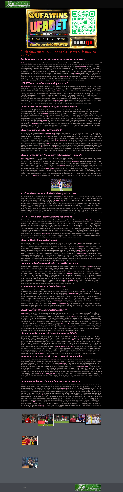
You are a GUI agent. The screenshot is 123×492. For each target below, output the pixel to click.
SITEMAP (47, 4)
